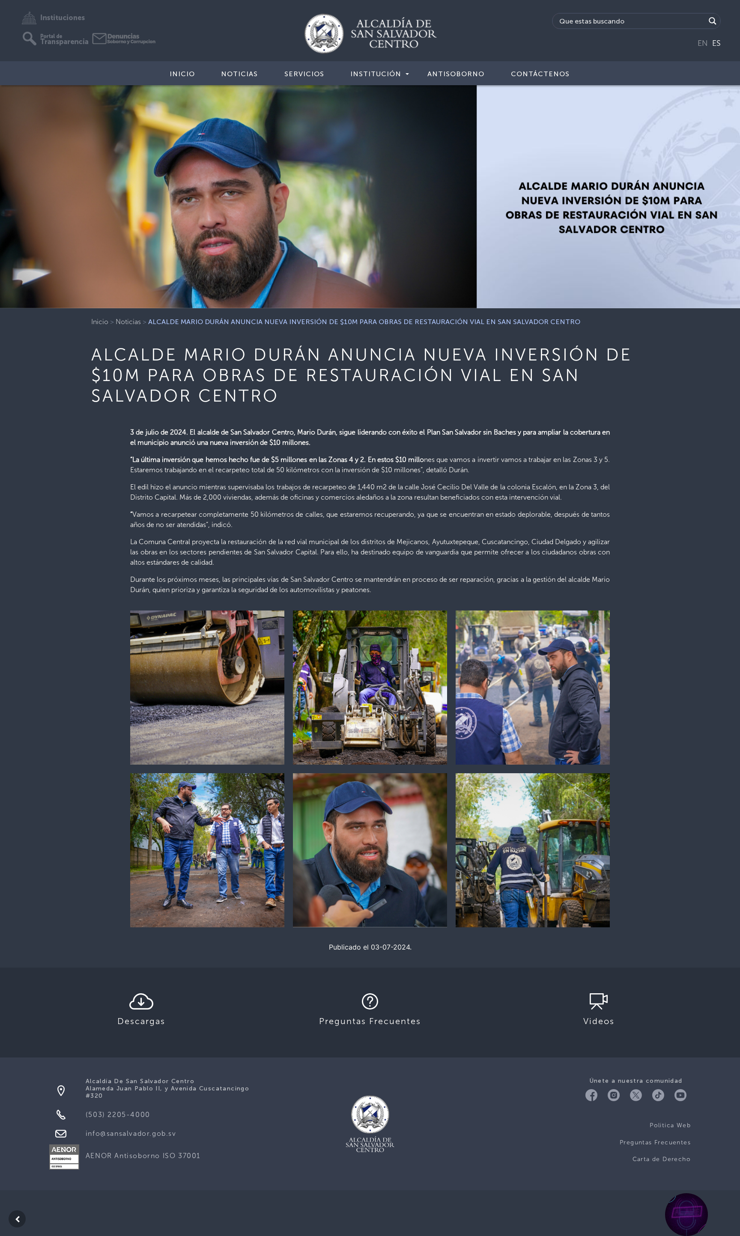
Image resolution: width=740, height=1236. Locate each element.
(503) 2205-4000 (118, 1115)
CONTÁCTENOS (540, 74)
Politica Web (670, 1125)
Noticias (239, 74)
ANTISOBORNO (455, 74)
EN (703, 43)
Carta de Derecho (662, 1159)
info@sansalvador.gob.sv (131, 1133)
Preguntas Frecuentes (655, 1142)
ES (716, 43)
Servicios (304, 74)
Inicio (182, 74)
